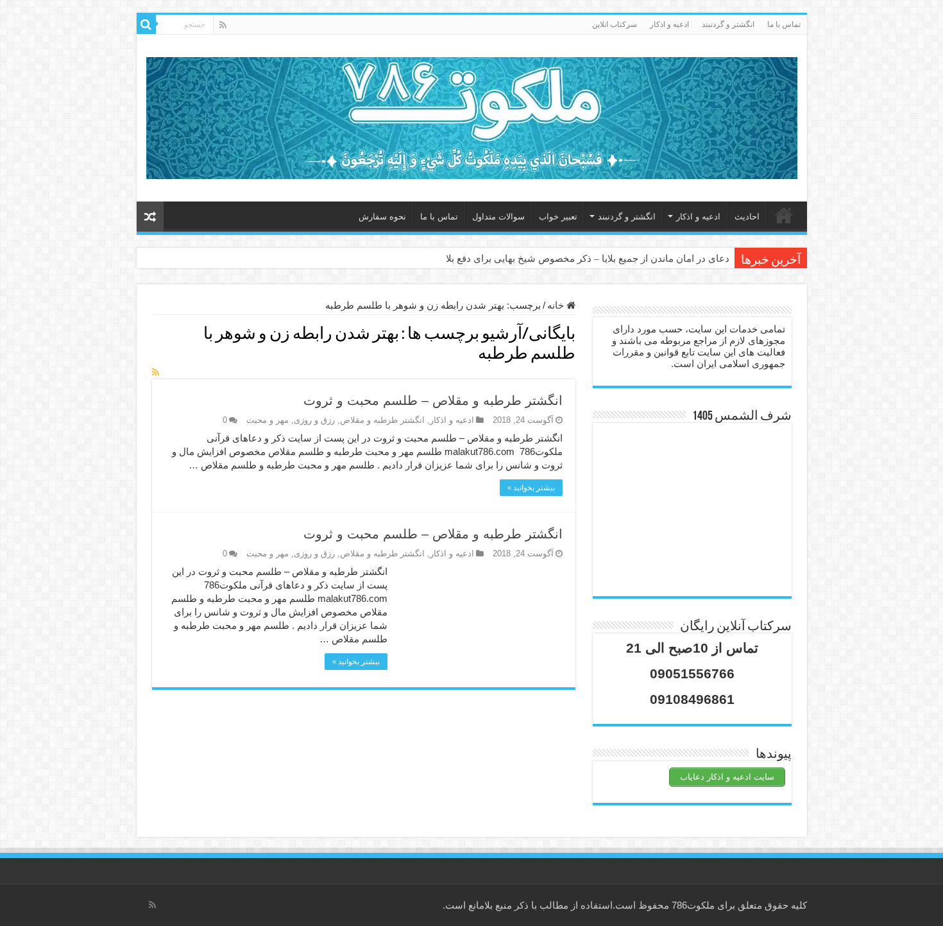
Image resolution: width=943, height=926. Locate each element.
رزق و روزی (314, 420)
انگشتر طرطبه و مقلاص (382, 420)
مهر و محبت (267, 420)
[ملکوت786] (471, 115)
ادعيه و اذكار (669, 24)
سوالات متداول (498, 216)
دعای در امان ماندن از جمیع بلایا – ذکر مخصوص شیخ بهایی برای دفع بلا (587, 258)
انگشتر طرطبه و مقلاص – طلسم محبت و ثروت (433, 400)
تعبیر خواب (558, 216)
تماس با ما (784, 24)
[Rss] (223, 25)
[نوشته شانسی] (150, 216)
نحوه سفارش (382, 216)
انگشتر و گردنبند (728, 24)
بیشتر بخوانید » (531, 487)
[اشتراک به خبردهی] (155, 372)
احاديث (747, 216)
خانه (784, 214)
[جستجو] (146, 24)
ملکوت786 (693, 905)
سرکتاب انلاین (614, 24)
